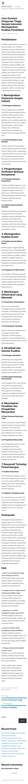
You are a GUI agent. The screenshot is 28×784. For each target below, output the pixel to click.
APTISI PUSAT (6, 7)
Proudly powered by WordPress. (16, 780)
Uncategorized (6, 689)
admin (4, 33)
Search (3, 717)
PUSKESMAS (14, 773)
